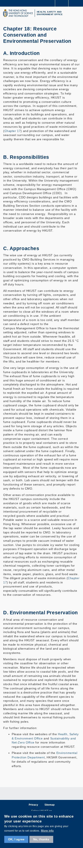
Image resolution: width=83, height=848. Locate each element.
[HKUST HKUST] (18, 13)
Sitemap (49, 804)
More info (47, 830)
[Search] (77, 3)
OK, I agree (16, 839)
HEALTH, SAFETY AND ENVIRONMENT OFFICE (50, 13)
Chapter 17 (12, 131)
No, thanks (41, 839)
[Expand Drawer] (62, 3)
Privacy (33, 804)
